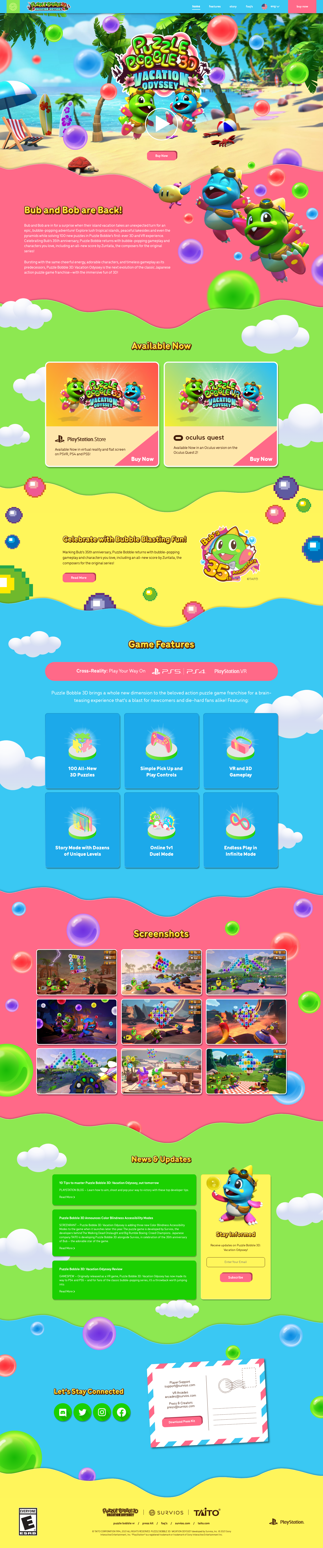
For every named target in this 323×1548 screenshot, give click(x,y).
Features (215, 6)
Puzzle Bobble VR (124, 1523)
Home (196, 6)
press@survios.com (181, 1407)
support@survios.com (180, 1385)
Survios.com (182, 1523)
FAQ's (249, 6)
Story (233, 6)
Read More (79, 578)
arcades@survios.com (180, 1396)
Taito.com (204, 1523)
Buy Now (302, 6)
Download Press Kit (182, 1422)
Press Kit (147, 1523)
